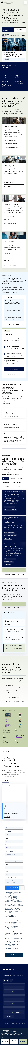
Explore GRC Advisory (10, 265)
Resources (7, 1003)
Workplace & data (16, 486)
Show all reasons (14, 446)
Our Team (17, 1000)
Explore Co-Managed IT (10, 191)
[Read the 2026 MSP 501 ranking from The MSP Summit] (20, 736)
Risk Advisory (8, 991)
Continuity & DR (6, 486)
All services (5, 478)
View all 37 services (14, 570)
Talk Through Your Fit (14, 369)
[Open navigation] (25, 2)
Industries (17, 1012)
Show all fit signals (14, 374)
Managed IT (13, 478)
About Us (7, 1000)
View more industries (14, 697)
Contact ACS (5, 780)
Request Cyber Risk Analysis (14, 603)
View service (7, 512)
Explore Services (20, 29)
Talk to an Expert (7, 1012)
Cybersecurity (21, 478)
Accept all (22, 1041)
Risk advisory (6, 482)
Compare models (14, 324)
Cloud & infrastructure (16, 482)
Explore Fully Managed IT (11, 152)
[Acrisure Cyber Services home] (7, 2)
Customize (5, 1041)
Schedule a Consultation (5, 29)
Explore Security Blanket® (11, 228)
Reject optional (14, 1041)
